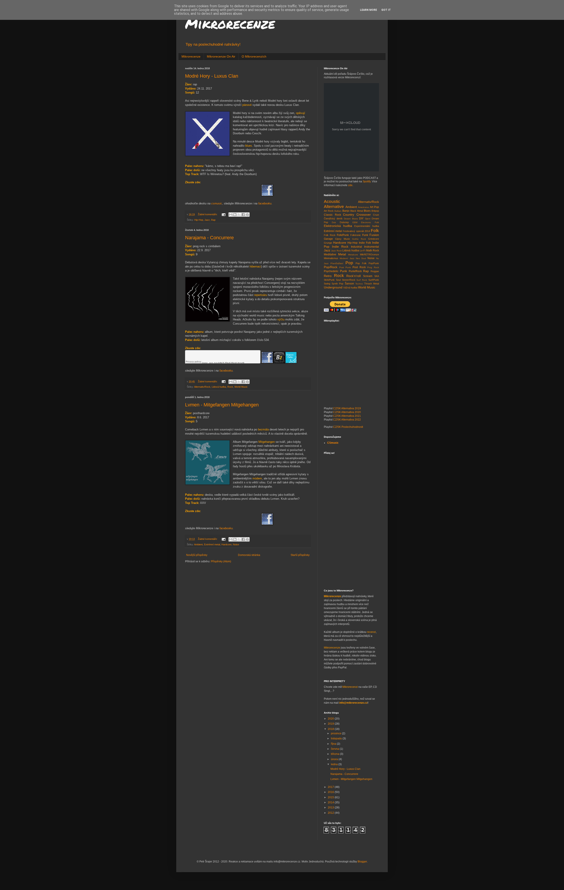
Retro (328, 276)
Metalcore (353, 254)
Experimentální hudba (366, 226)
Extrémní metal (212, 544)
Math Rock (372, 250)
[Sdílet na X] (239, 214)
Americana (363, 207)
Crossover (363, 214)
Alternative (334, 206)
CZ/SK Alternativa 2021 (347, 415)
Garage (328, 238)
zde (350, 185)
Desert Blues (351, 218)
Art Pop (374, 207)
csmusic (216, 203)
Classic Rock (332, 214)
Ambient (198, 544)
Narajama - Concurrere (209, 237)
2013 (331, 807)
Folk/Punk (343, 235)
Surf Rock (361, 280)
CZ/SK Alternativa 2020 (347, 412)
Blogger (362, 861)
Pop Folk (361, 263)
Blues (367, 210)
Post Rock (359, 267)
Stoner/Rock (348, 280)
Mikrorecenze (230, 23)
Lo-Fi (362, 250)
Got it (386, 9)
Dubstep (344, 222)
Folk (375, 230)
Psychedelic (331, 271)
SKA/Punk (329, 280)
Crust (376, 214)
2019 (331, 723)
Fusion (374, 235)
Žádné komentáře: (208, 214)
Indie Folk (365, 242)
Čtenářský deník (333, 218)
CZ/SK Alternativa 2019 (347, 408)
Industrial (356, 246)
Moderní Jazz (347, 258)
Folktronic (355, 235)
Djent (367, 218)
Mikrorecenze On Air (221, 56)
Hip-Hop (198, 220)
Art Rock (329, 210)
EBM (354, 222)
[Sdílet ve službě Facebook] (243, 214)
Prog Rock (373, 267)
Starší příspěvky (300, 555)
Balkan (337, 211)
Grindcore (373, 238)
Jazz (207, 220)
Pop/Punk (374, 263)
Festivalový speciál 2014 (356, 231)
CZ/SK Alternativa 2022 (347, 419)
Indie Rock (340, 246)
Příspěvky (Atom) (221, 561)
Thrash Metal (371, 283)
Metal (342, 254)
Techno (359, 283)
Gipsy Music (342, 238)
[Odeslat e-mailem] (230, 214)
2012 (331, 812)
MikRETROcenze (369, 254)
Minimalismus (331, 258)
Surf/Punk (373, 280)
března (335, 753)
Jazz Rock (336, 250)
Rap (213, 220)
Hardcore (226, 544)
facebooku (264, 203)
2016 (331, 792)
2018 (331, 729)
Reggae (375, 271)
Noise (236, 544)
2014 (331, 802)
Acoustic (332, 201)
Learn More (368, 9)
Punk (343, 271)
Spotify (367, 181)
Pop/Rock (330, 267)
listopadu (337, 738)
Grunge (328, 242)
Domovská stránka (249, 555)
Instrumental (371, 246)
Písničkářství (336, 263)
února (335, 759)
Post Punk (345, 267)
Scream (367, 276)
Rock (230, 386)
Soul (338, 280)
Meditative (330, 254)
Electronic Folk (370, 222)
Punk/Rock (355, 271)
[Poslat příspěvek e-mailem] (223, 214)
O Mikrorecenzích (254, 56)
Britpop (375, 210)
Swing (327, 283)
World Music (241, 386)
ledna (334, 764)
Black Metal (356, 210)
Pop (349, 262)
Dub (334, 222)
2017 (331, 787)
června (335, 748)
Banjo (345, 210)
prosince (336, 733)
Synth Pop (337, 283)
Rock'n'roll (353, 276)
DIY (361, 218)
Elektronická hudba (338, 226)
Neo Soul (361, 258)
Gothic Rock (359, 239)
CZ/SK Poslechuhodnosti (348, 426)
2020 (331, 718)
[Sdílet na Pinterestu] (247, 214)
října (334, 743)
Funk (365, 235)
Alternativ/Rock (202, 386)
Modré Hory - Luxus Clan (211, 76)
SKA (376, 276)
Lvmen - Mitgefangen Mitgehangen (222, 405)
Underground (333, 287)
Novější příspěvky (196, 555)
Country (348, 214)
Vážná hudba (350, 287)
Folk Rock (330, 235)
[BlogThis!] (235, 214)
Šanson (349, 283)
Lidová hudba (219, 386)
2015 (331, 797)
